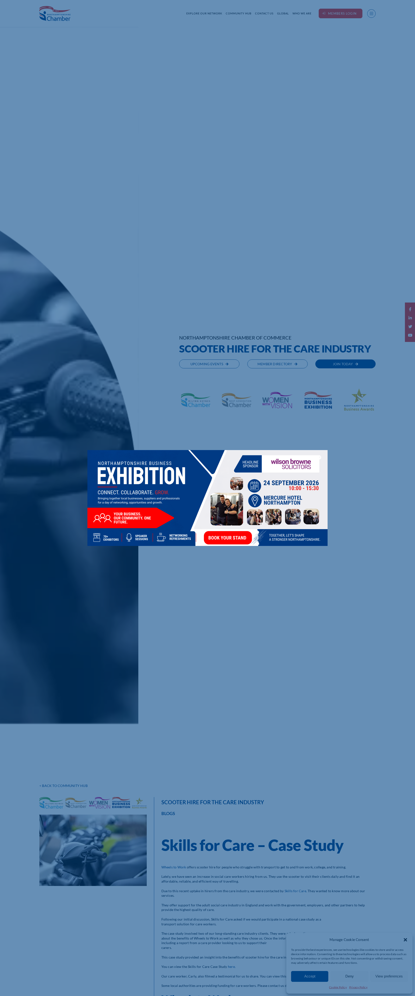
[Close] (319, 457)
